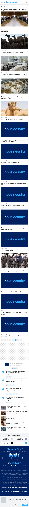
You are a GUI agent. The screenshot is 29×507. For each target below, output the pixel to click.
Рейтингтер (22, 494)
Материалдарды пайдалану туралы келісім (14, 487)
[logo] (13, 2)
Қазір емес (18, 504)
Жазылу (25, 504)
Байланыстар (15, 492)
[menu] (2, 2)
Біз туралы (5, 492)
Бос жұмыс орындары (10, 494)
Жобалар (24, 492)
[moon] (23, 2)
